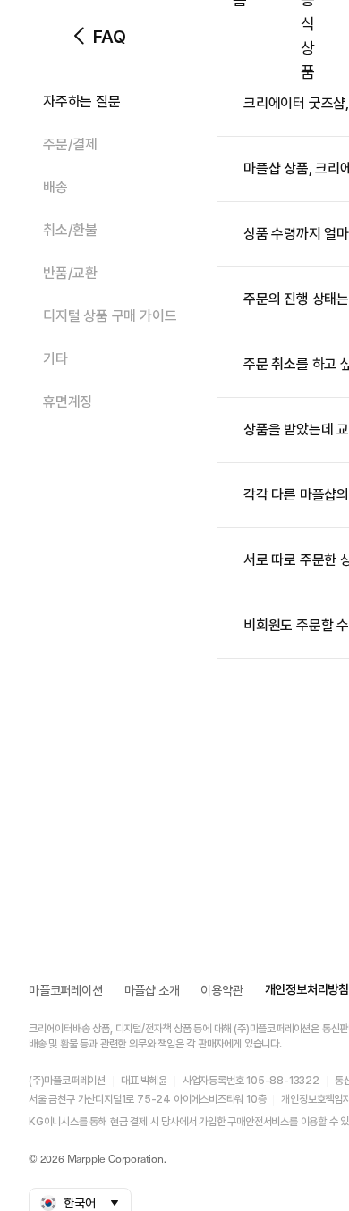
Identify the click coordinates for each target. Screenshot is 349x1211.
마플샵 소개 (152, 990)
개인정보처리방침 (307, 989)
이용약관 (221, 990)
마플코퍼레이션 (66, 990)
